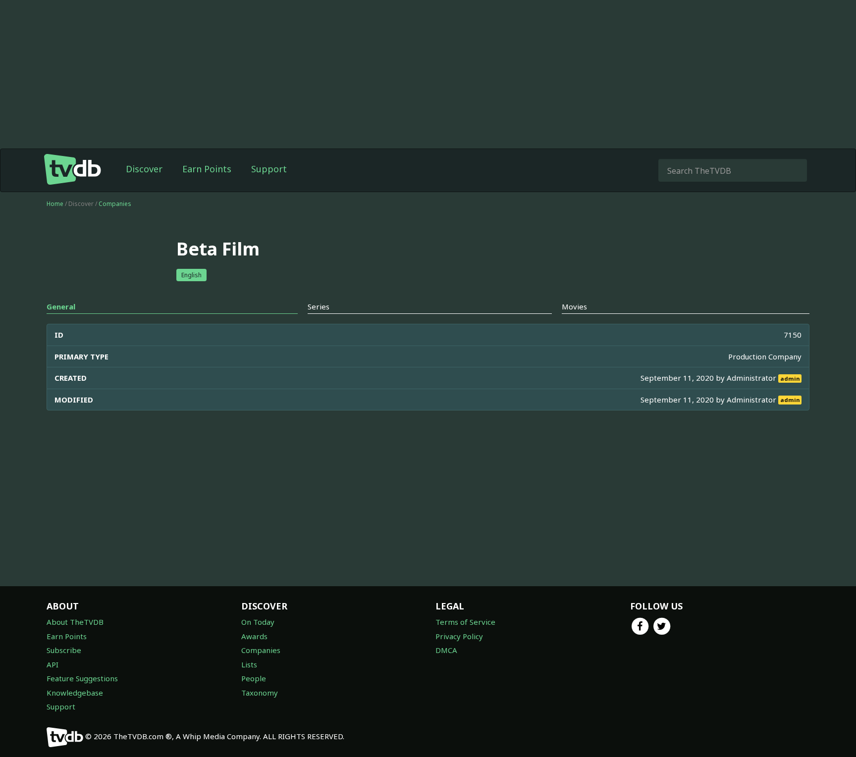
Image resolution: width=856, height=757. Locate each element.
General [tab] (61, 306)
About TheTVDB (75, 622)
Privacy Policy (459, 636)
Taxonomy (259, 693)
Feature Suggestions (82, 678)
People (253, 678)
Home (55, 204)
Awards (254, 636)
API (52, 664)
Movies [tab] (574, 306)
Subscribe (64, 650)
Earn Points (206, 169)
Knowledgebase (75, 693)
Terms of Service (465, 622)
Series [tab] (318, 306)
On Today (257, 622)
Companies (115, 204)
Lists (249, 664)
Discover (144, 169)
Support (269, 169)
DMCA (446, 650)
